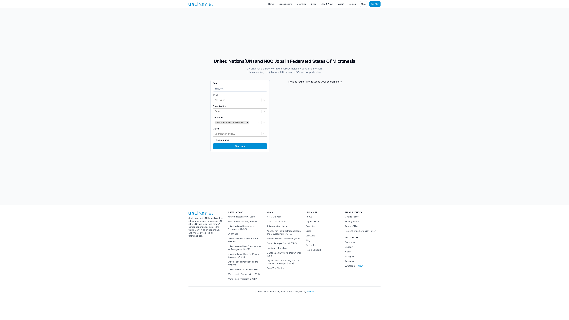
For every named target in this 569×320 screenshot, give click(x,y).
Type (215, 95)
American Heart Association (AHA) (283, 238)
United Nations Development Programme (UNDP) (242, 227)
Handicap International (278, 248)
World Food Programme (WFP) (243, 279)
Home (271, 4)
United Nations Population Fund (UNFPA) (243, 263)
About (341, 4)
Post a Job (311, 245)
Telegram (349, 261)
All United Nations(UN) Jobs (241, 216)
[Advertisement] (89, 32)
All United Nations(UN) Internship (243, 221)
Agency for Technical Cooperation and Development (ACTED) (284, 232)
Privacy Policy (352, 221)
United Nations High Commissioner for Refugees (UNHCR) (244, 248)
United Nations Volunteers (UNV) (244, 269)
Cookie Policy (352, 216)
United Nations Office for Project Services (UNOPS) (243, 255)
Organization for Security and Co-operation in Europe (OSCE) (283, 262)
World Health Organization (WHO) (244, 274)
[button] (247, 122)
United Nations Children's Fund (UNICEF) (243, 240)
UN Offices (233, 234)
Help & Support (313, 250)
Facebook (350, 242)
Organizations (285, 4)
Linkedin (349, 247)
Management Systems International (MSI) (284, 254)
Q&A (363, 4)
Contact (352, 4)
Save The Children (276, 268)
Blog (308, 240)
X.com (348, 251)
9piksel (310, 291)
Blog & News (327, 4)
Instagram (349, 256)
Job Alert (374, 4)
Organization (219, 106)
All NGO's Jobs (274, 216)
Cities (313, 4)
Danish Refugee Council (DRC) (282, 243)
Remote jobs (222, 140)
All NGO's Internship (276, 221)
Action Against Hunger (277, 226)
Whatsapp (350, 266)
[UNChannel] (200, 4)
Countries (301, 4)
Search (216, 83)
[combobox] (250, 122)
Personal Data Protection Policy (360, 231)
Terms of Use (351, 226)
